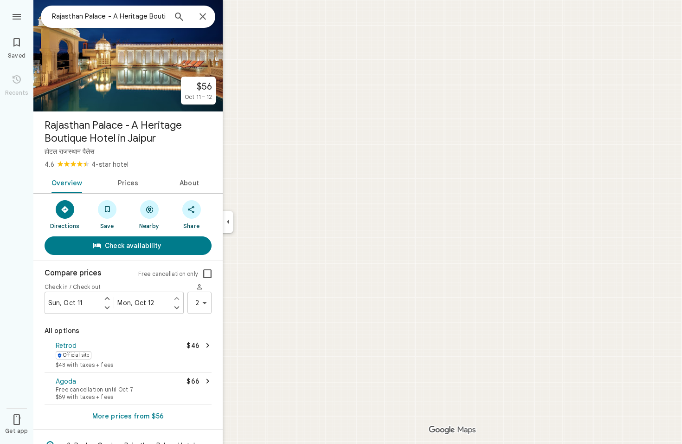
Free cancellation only (168, 273)
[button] (128, 355)
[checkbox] (207, 274)
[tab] (65, 182)
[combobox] (109, 16)
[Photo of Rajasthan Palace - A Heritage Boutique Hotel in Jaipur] (128, 55)
